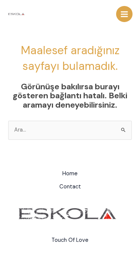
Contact (70, 186)
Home (70, 173)
